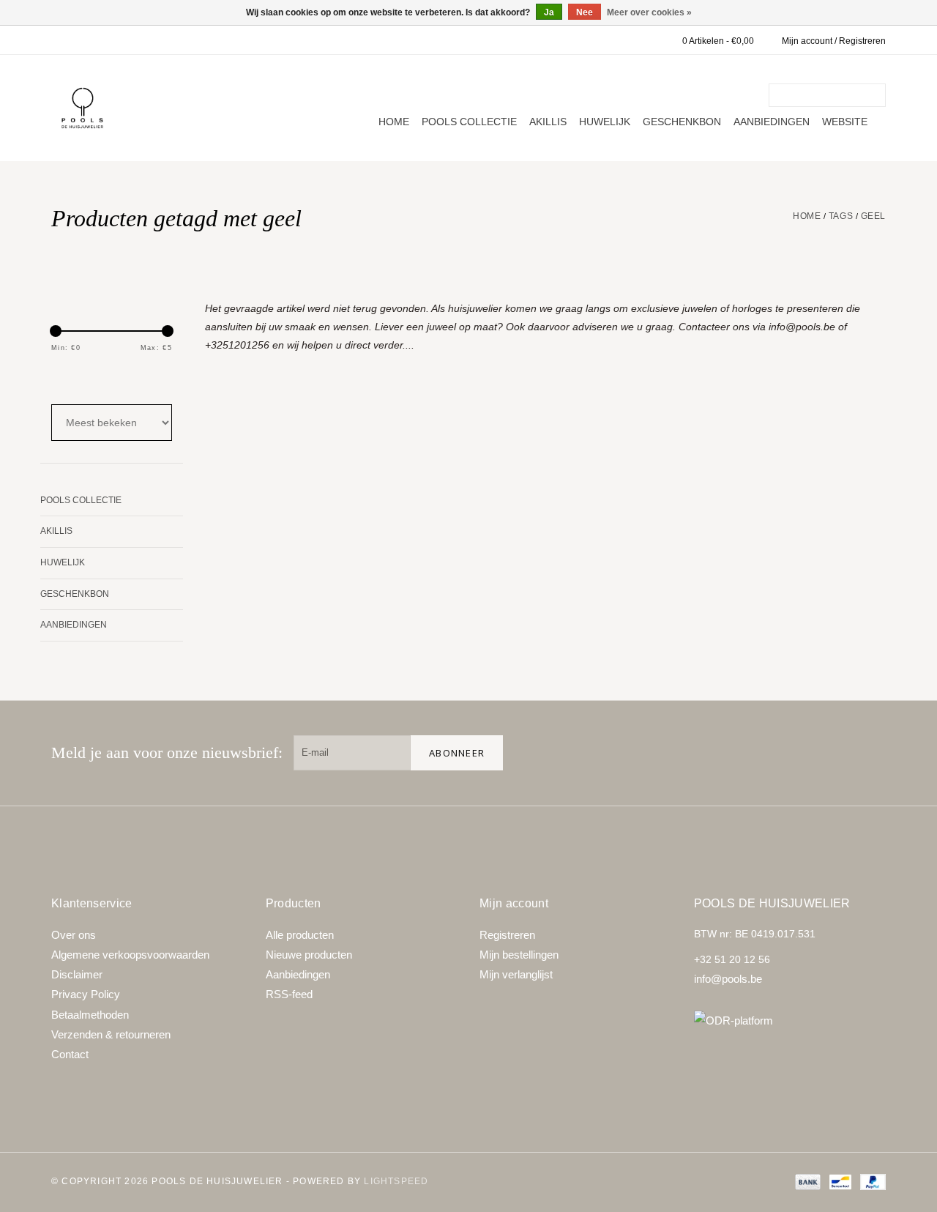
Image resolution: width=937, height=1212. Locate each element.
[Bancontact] (839, 1181)
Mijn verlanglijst (516, 974)
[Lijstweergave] (100, 378)
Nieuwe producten (309, 954)
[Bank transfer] (806, 1181)
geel (873, 216)
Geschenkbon (682, 121)
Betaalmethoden (90, 1014)
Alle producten (300, 935)
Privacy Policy (85, 994)
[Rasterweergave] (60, 378)
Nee (584, 12)
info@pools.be (728, 979)
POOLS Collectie (469, 121)
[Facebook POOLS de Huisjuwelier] (774, 752)
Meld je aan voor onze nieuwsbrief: (167, 752)
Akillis (548, 121)
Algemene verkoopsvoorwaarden (130, 954)
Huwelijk (604, 121)
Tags (841, 216)
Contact (70, 1054)
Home (393, 121)
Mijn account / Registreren (834, 41)
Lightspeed (396, 1181)
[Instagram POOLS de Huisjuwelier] (868, 752)
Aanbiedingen (771, 121)
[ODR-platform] (790, 1020)
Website (844, 121)
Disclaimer (76, 974)
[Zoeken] (877, 95)
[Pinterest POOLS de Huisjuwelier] (821, 752)
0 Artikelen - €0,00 (718, 41)
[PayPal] (870, 1181)
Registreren (507, 935)
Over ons (73, 935)
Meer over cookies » (649, 12)
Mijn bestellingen (519, 954)
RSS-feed (289, 994)
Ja (549, 12)
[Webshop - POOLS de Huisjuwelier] (82, 108)
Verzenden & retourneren (111, 1034)
